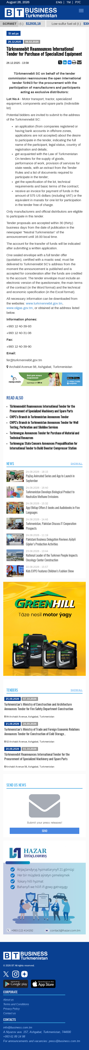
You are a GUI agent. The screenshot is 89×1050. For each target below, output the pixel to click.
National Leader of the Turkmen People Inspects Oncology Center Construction (52, 557)
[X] (60, 62)
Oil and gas (13, 33)
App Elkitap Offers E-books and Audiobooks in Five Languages (53, 510)
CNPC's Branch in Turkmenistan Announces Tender (39, 416)
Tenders (12, 690)
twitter (6, 974)
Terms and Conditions (16, 1004)
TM (69, 2)
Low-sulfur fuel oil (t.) (62, 23)
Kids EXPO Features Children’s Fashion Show (50, 571)
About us (8, 999)
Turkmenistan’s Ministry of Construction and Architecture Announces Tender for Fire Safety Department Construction (38, 706)
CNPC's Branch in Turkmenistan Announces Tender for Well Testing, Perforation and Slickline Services (44, 424)
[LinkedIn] (65, 62)
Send (44, 831)
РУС (78, 2)
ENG (59, 2)
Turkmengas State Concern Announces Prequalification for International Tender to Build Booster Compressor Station (43, 445)
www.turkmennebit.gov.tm (44, 303)
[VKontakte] (70, 62)
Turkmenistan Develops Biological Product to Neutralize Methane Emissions (50, 494)
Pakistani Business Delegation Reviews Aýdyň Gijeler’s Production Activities (51, 541)
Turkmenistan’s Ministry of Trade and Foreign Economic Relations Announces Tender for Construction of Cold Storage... (42, 731)
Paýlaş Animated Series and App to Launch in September (50, 478)
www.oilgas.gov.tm (19, 308)
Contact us (9, 1013)
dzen (23, 974)
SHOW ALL (77, 463)
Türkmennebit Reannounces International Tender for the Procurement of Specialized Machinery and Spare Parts (42, 408)
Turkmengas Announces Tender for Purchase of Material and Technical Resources (44, 435)
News (10, 463)
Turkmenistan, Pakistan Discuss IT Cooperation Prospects (51, 525)
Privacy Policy (11, 1008)
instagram (15, 974)
